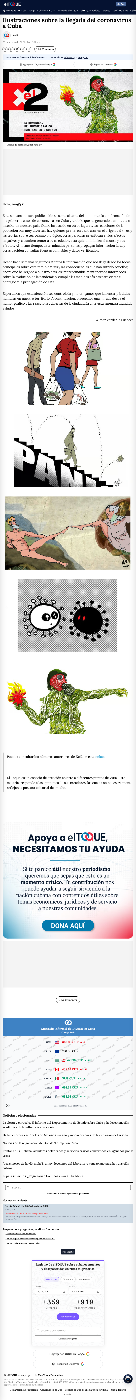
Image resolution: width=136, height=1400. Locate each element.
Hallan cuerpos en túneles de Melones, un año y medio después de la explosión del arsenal (66, 1135)
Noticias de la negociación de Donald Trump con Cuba (40, 1143)
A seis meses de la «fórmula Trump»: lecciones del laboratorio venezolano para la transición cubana (66, 1166)
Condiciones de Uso (51, 1389)
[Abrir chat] (128, 1379)
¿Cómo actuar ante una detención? (20, 1234)
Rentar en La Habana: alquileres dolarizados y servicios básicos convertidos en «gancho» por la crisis (68, 1153)
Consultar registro (68, 1338)
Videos (106, 10)
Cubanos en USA (46, 10)
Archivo (68, 1394)
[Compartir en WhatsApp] (5, 49)
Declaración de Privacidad (24, 1389)
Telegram (83, 57)
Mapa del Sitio (118, 1389)
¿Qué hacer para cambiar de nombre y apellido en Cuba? (30, 1238)
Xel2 (15, 35)
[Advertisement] (68, 172)
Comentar (45, 49)
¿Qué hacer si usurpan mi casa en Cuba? (22, 1243)
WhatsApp (69, 57)
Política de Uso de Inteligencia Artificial (86, 1389)
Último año (68, 1279)
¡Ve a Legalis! (68, 1252)
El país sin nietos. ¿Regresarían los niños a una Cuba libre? (43, 1176)
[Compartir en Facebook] (11, 49)
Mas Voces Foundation (50, 1375)
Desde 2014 (51, 1279)
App (123, 4)
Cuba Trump (27, 10)
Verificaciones (120, 10)
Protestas (11, 10)
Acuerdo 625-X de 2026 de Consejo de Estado (27, 1214)
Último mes (84, 1279)
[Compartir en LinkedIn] (23, 49)
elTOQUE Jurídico (90, 10)
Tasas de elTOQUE (68, 10)
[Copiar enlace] (29, 49)
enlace (100, 757)
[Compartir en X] (17, 49)
